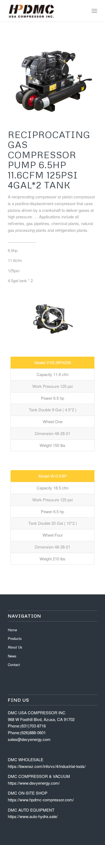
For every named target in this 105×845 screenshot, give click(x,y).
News (12, 655)
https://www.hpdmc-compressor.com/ (41, 799)
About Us (15, 647)
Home (12, 629)
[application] (52, 318)
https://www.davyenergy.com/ (34, 783)
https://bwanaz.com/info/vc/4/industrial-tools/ (47, 766)
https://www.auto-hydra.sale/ (33, 816)
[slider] (42, 339)
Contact (14, 664)
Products (15, 638)
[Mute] (93, 339)
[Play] (12, 339)
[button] (52, 318)
